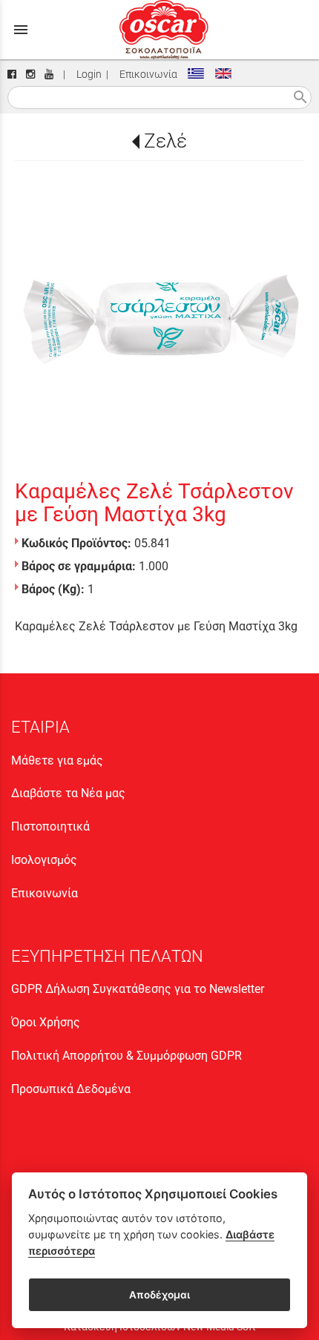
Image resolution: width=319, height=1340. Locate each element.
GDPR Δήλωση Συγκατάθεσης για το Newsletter (137, 989)
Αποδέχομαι (159, 1295)
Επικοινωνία (146, 74)
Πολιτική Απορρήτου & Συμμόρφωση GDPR (126, 1056)
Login (87, 74)
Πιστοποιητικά (50, 826)
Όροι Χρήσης (45, 1022)
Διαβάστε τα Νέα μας (68, 793)
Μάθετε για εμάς (57, 760)
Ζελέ (165, 141)
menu (21, 30)
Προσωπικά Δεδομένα (71, 1089)
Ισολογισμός (44, 860)
